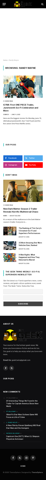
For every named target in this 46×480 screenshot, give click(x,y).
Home (5, 60)
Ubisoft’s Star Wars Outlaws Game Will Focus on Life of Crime (22, 416)
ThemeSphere (37, 472)
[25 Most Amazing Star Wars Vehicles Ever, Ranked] (9, 245)
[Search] (42, 4)
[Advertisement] (23, 34)
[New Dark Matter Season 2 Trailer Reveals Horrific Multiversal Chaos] (23, 191)
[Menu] (4, 4)
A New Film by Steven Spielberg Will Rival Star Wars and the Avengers (23, 426)
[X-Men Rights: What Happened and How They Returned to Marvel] (9, 257)
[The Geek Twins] (23, 4)
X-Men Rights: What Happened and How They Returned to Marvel (29, 257)
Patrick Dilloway (12, 433)
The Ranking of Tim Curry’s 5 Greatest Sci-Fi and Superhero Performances (30, 230)
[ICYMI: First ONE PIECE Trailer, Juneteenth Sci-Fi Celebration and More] (23, 87)
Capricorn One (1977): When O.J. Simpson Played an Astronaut (22, 437)
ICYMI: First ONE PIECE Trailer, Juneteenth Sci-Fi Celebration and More (20, 108)
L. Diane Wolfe (11, 422)
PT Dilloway (11, 411)
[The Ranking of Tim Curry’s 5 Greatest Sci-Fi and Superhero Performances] (9, 231)
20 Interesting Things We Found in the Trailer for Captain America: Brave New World (22, 403)
